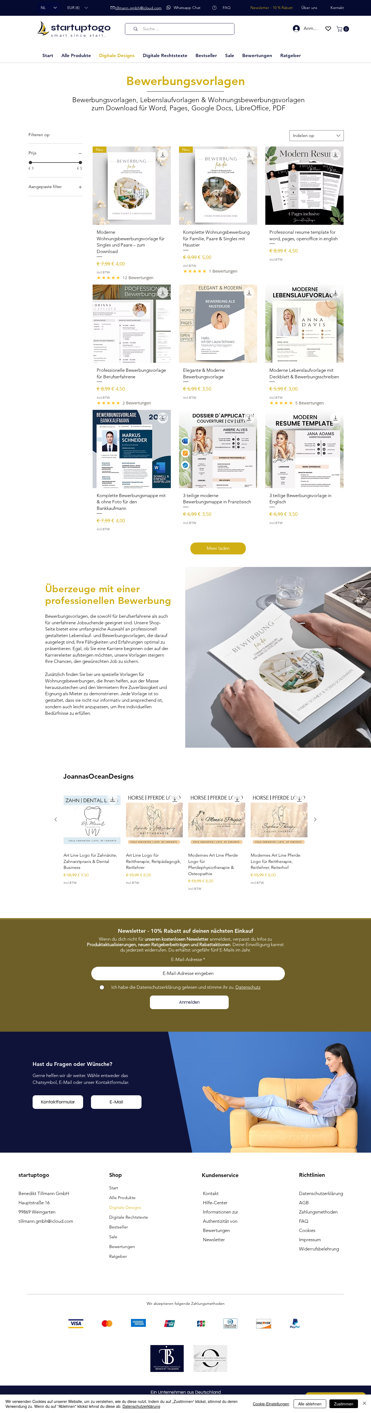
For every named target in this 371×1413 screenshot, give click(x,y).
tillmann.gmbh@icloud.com (45, 1221)
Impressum (310, 1239)
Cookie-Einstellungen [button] (271, 1403)
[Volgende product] (315, 819)
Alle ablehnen (310, 1403)
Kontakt (211, 1193)
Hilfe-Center (215, 1202)
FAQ (303, 1221)
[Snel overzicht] (92, 819)
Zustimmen (343, 1403)
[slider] (30, 162)
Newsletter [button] (214, 1239)
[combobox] (317, 135)
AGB (304, 1202)
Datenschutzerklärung (141, 1406)
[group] (185, 844)
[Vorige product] (55, 819)
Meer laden (218, 548)
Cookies (307, 1230)
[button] (77, 8)
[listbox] (77, 8)
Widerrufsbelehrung (319, 1249)
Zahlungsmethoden (318, 1212)
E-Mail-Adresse (186, 959)
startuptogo (81, 27)
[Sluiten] (364, 1404)
